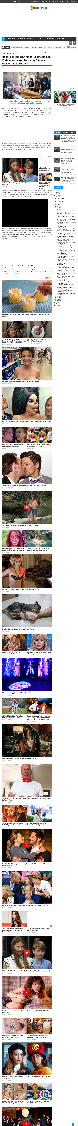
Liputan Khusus (50, 39)
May (58, 209)
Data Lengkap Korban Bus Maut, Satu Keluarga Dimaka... (66, 251)
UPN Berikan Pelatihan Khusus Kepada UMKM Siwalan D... (66, 228)
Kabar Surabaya (11, 39)
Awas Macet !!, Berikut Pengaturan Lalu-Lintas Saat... (66, 222)
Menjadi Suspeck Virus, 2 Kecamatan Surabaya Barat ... (66, 237)
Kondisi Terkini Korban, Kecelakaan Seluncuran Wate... (65, 282)
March (58, 297)
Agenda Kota (21, 39)
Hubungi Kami (27, 1)
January (59, 300)
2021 (57, 302)
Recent (58, 132)
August (59, 204)
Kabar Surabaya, (23, 67)
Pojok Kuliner (40, 39)
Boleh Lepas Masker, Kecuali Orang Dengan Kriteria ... (65, 248)
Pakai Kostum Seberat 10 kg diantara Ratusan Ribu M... (66, 220)
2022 (57, 197)
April (58, 296)
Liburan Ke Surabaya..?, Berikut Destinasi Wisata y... (64, 291)
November (59, 200)
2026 (57, 190)
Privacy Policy (36, 1)
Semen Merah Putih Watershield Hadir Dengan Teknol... (66, 211)
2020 (57, 304)
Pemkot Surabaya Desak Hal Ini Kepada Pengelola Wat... (66, 279)
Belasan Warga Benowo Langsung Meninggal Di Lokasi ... (65, 259)
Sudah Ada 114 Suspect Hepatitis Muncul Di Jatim (65, 285)
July (58, 206)
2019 (57, 305)
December (59, 198)
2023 (57, 195)
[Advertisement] (39, 24)
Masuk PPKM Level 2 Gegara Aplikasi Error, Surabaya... (66, 265)
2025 (57, 192)
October (59, 201)
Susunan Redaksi (71, 1)
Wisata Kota (30, 39)
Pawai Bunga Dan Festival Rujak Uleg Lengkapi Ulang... (66, 271)
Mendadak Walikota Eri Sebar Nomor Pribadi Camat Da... (66, 262)
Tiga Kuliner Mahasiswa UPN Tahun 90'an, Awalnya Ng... (65, 288)
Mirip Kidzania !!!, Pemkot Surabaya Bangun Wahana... (65, 225)
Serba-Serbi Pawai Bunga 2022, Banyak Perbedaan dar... (66, 231)
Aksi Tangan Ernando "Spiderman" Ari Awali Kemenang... (66, 274)
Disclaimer (55, 1)
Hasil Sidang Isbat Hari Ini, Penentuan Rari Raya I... (66, 293)
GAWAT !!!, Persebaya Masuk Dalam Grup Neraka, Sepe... (65, 217)
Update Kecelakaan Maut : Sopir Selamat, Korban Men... (64, 254)
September (60, 203)
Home (14, 1)
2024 (57, 193)
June (58, 207)
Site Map (62, 1)
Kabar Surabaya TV (62, 39)
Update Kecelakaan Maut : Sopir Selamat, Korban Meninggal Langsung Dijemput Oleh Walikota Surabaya (27, 102)
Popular (65, 132)
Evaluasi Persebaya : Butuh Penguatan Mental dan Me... (66, 234)
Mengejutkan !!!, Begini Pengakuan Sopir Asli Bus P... (66, 245)
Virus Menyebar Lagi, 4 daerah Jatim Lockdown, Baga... (65, 268)
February (59, 299)
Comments (72, 132)
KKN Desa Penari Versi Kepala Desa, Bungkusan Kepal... (66, 242)
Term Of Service (46, 1)
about (19, 1)
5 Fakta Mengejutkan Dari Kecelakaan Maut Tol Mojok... (66, 257)
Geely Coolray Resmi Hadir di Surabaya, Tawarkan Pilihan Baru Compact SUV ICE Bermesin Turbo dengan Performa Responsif (68, 151)
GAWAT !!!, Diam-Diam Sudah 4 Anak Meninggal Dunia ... (66, 276)
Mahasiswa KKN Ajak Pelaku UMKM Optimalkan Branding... (65, 214)
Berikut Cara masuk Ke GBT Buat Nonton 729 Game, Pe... (65, 240)
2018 (57, 307)
